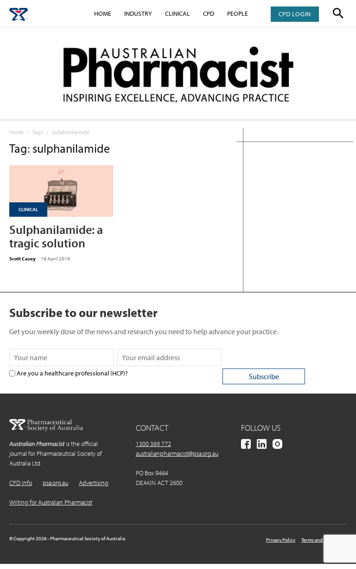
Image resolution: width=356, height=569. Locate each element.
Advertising (93, 482)
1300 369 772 (153, 444)
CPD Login (295, 14)
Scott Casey (22, 258)
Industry (138, 13)
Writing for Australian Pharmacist (50, 502)
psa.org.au (55, 482)
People (237, 13)
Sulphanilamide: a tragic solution (56, 236)
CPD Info (20, 482)
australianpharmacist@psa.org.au (177, 453)
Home (102, 13)
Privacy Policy (280, 540)
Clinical (177, 13)
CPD (208, 13)
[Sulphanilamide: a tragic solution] (61, 191)
